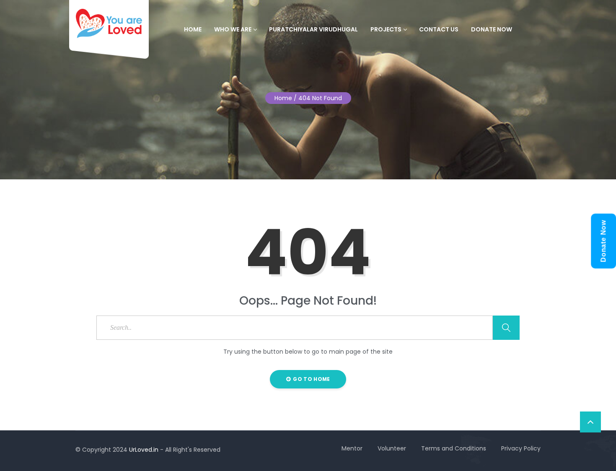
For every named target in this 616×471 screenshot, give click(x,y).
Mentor (352, 448)
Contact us (438, 29)
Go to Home (311, 379)
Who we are (232, 29)
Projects (385, 29)
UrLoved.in (143, 449)
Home (193, 29)
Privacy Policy (521, 448)
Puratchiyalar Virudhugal (313, 29)
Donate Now (491, 29)
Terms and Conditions (453, 448)
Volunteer (392, 448)
